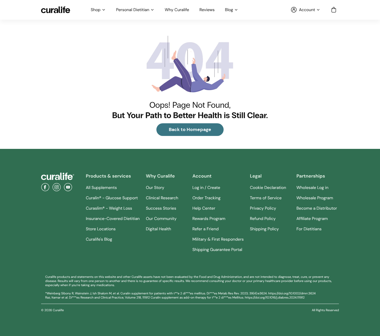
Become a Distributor (317, 208)
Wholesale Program (315, 198)
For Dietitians (309, 229)
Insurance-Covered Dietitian (113, 218)
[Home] (57, 176)
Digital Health (158, 229)
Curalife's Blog (99, 239)
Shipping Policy (264, 229)
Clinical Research (162, 198)
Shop (96, 9)
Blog (229, 9)
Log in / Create (206, 187)
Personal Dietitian (132, 9)
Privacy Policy (263, 208)
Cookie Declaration (268, 187)
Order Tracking (206, 198)
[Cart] (334, 9)
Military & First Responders (218, 239)
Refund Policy (263, 218)
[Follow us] (45, 187)
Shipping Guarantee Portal (217, 249)
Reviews (207, 9)
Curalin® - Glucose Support (112, 198)
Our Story (155, 187)
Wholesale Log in (313, 187)
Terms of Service (266, 198)
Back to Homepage (190, 129)
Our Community (161, 218)
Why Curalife (177, 9)
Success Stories (161, 208)
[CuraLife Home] (55, 9)
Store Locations (101, 229)
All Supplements (101, 187)
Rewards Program (208, 218)
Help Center (203, 208)
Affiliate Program (312, 218)
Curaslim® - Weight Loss (109, 208)
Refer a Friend (205, 229)
